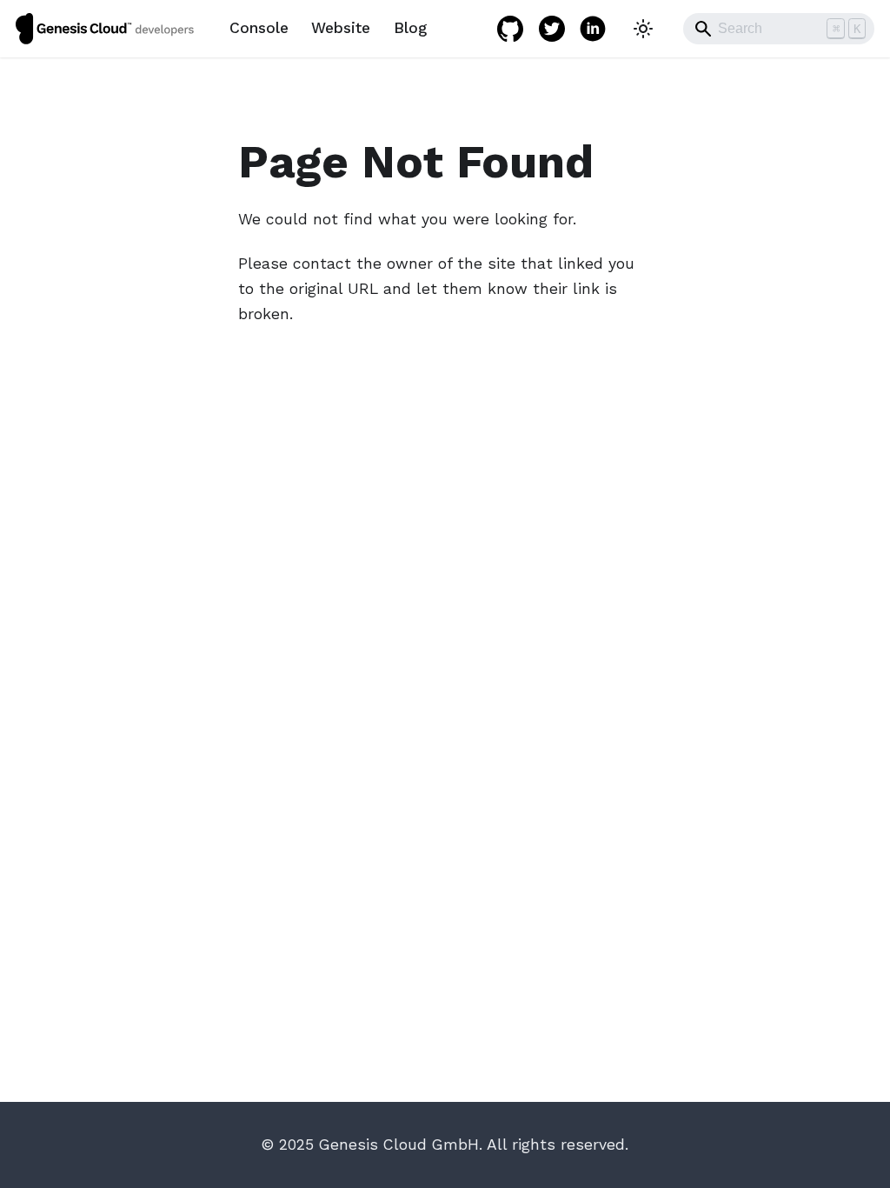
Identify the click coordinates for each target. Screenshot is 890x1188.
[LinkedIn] (593, 29)
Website (340, 28)
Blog (410, 28)
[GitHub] (510, 29)
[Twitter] (552, 29)
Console (259, 28)
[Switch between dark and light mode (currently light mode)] (643, 28)
